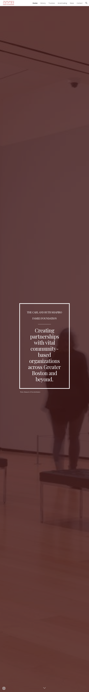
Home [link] (35, 3)
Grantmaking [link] (62, 3)
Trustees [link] (51, 3)
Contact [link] (79, 3)
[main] (44, 346)
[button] (86, 3)
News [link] (72, 3)
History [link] (43, 3)
